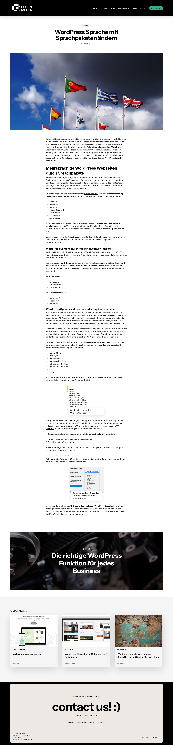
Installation (51, 226)
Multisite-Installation (91, 194)
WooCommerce (19, 650)
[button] (86, 706)
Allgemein (86, 25)
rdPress (118, 223)
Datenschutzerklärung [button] (85, 722)
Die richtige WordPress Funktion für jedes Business (86, 561)
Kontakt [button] (71, 722)
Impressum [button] (101, 722)
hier (118, 337)
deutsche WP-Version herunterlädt (64, 318)
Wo (113, 223)
